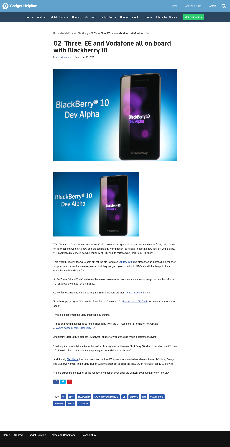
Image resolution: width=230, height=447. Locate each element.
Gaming (76, 17)
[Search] (223, 6)
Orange (134, 397)
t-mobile (59, 403)
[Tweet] (63, 382)
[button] (178, 6)
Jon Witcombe (63, 57)
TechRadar (73, 359)
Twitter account (133, 292)
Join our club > (193, 17)
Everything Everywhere (106, 397)
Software (90, 17)
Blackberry (83, 33)
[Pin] (70, 382)
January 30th (126, 261)
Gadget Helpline (37, 435)
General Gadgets (129, 17)
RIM (144, 397)
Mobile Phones (59, 17)
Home (56, 33)
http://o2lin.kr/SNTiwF (135, 301)
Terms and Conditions (63, 435)
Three (71, 403)
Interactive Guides (166, 17)
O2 (124, 397)
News (29, 17)
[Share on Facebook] (56, 382)
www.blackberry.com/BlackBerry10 (75, 327)
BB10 (71, 397)
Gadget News (108, 17)
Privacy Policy (88, 435)
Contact (212, 6)
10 (63, 397)
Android (41, 17)
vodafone (83, 403)
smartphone (156, 397)
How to (148, 17)
